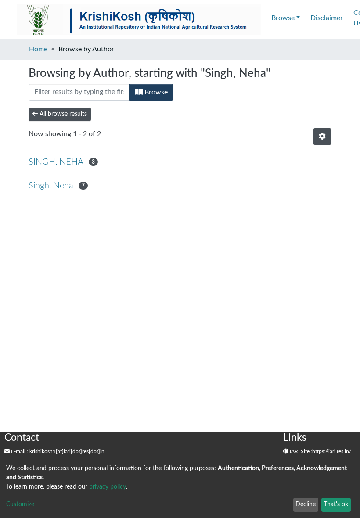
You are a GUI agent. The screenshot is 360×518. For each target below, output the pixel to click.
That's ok (336, 504)
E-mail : (19, 451)
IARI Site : (300, 451)
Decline (305, 504)
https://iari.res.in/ (331, 451)
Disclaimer (326, 18)
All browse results (62, 114)
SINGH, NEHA (56, 162)
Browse (155, 92)
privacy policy (107, 487)
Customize (20, 504)
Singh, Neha (51, 185)
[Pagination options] (322, 136)
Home (38, 49)
